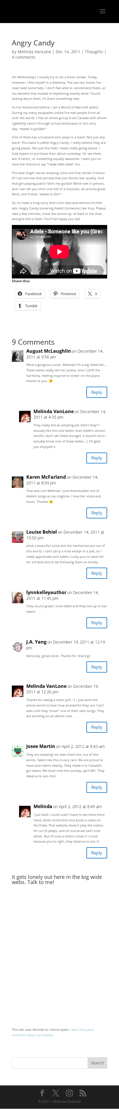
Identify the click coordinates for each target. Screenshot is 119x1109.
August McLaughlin (48, 351)
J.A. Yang (36, 642)
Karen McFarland (46, 477)
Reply (96, 392)
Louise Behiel (41, 532)
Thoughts (94, 51)
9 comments (24, 57)
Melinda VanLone (34, 51)
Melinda (43, 806)
